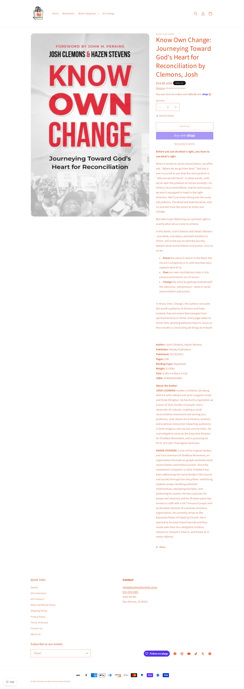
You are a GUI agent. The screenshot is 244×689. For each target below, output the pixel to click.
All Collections (38, 593)
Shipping (160, 88)
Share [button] (162, 547)
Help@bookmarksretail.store (140, 587)
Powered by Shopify (61, 681)
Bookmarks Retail (45, 681)
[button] (89, 13)
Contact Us (36, 628)
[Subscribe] (86, 653)
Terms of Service (39, 622)
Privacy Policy (38, 616)
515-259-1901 (130, 592)
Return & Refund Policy (43, 604)
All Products (37, 599)
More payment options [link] (184, 143)
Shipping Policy (39, 610)
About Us (36, 634)
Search (34, 587)
